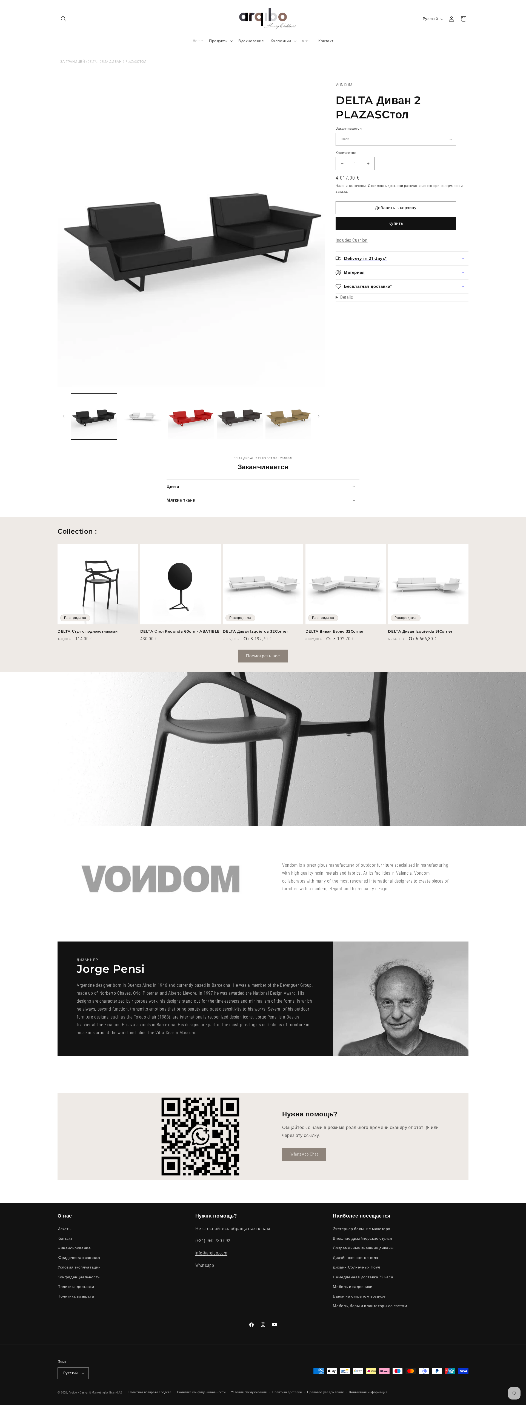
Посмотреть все (263, 655)
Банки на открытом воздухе (359, 1296)
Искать (64, 1228)
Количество (346, 153)
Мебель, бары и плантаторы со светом (370, 1306)
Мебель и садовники (352, 1286)
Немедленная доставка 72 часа (363, 1277)
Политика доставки (76, 1286)
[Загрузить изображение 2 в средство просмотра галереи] (142, 416)
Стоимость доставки (385, 186)
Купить (395, 223)
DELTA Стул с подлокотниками (88, 631)
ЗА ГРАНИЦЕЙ (72, 62)
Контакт (65, 1238)
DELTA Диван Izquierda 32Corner (255, 631)
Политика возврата (76, 1296)
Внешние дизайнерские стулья (362, 1238)
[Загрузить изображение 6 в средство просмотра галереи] (239, 416)
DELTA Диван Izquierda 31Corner (420, 631)
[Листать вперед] (319, 416)
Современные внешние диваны (363, 1248)
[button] (64, 19)
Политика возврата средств (149, 1392)
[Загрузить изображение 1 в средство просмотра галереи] (94, 416)
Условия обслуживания (249, 1392)
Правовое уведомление (325, 1392)
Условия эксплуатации (79, 1267)
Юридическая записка (79, 1257)
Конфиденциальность (79, 1277)
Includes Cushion (352, 240)
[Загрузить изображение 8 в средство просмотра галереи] (288, 416)
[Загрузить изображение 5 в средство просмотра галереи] (191, 416)
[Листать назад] (64, 416)
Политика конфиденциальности (201, 1392)
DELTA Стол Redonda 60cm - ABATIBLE (180, 631)
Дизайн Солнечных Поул (356, 1267)
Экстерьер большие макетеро (361, 1228)
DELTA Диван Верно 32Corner (334, 631)
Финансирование (74, 1248)
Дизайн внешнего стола (355, 1257)
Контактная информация (368, 1392)
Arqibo (73, 1392)
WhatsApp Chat (304, 1154)
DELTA (92, 62)
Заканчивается (349, 128)
